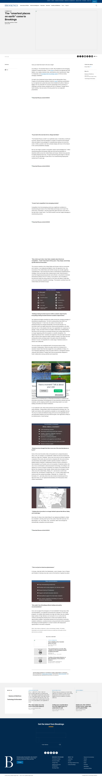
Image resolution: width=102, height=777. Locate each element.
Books (85, 762)
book (52, 70)
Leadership (70, 759)
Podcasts (86, 764)
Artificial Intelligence (34, 5)
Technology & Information (90, 78)
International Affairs (24, 5)
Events (52, 0)
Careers (69, 760)
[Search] (96, 5)
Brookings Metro (55, 767)
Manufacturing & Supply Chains (90, 76)
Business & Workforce (89, 74)
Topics (62, 5)
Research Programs (59, 0)
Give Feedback (58, 390)
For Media (84, 0)
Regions (67, 5)
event (56, 81)
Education (42, 5)
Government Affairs (88, 768)
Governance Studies (56, 759)
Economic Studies (56, 760)
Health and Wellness (55, 5)
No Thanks (44, 390)
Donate (94, 1)
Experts (48, 0)
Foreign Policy (55, 762)
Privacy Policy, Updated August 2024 (11, 775)
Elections (48, 5)
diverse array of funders (47, 673)
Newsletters (78, 0)
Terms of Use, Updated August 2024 (26, 775)
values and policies (62, 673)
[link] (15, 696)
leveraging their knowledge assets (49, 73)
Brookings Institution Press (73, 762)
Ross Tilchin (14, 22)
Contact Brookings (71, 764)
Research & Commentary (70, 0)
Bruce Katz (7, 22)
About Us (89, 0)
